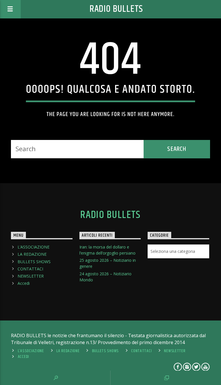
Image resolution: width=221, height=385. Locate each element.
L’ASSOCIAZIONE (33, 247)
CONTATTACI (30, 269)
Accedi (24, 283)
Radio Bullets (116, 9)
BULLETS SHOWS (34, 261)
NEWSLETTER (31, 276)
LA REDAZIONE (32, 254)
